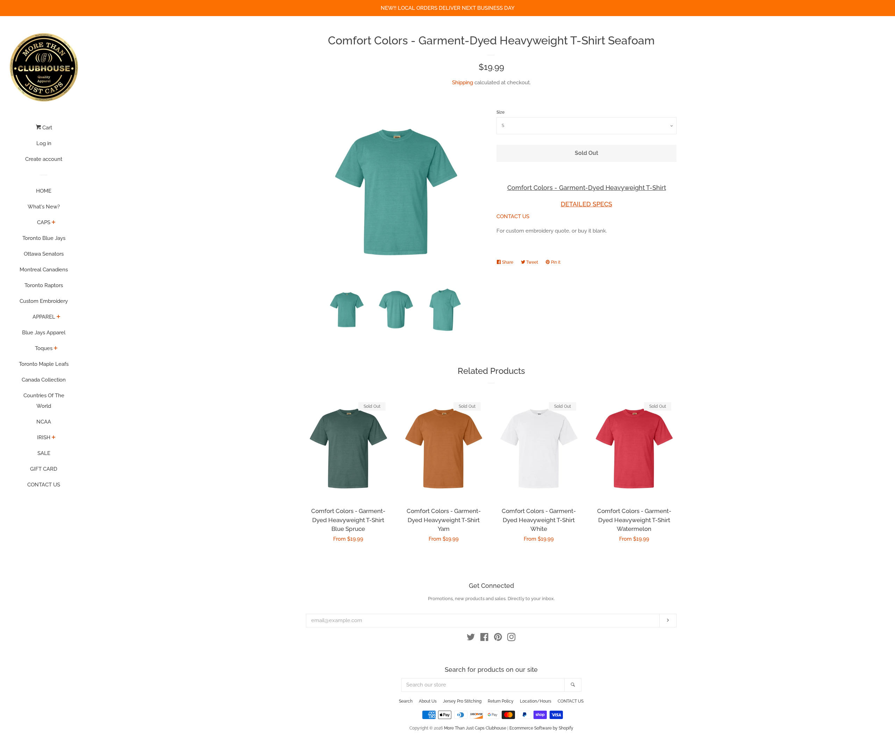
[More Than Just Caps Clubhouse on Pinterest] (498, 638)
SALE (43, 453)
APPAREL (44, 317)
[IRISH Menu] (53, 437)
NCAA (43, 422)
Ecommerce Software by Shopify (541, 728)
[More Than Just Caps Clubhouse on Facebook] (484, 638)
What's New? (44, 207)
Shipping (462, 82)
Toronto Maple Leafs (44, 364)
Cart (46, 128)
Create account (43, 159)
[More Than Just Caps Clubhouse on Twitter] (471, 638)
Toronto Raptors (43, 285)
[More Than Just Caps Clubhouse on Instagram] (511, 638)
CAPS (43, 222)
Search (406, 701)
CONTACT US (43, 485)
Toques (43, 348)
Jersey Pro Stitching (462, 701)
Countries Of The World (43, 400)
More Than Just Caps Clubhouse (475, 728)
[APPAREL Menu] (58, 317)
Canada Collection (44, 380)
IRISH (43, 437)
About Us (428, 701)
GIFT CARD (43, 469)
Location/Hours (535, 701)
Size (500, 112)
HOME (43, 191)
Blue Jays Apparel (43, 332)
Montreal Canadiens (44, 269)
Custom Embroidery (44, 301)
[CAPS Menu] (53, 222)
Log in (43, 143)
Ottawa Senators (44, 254)
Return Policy (501, 701)
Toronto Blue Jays (43, 238)
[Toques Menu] (55, 348)
